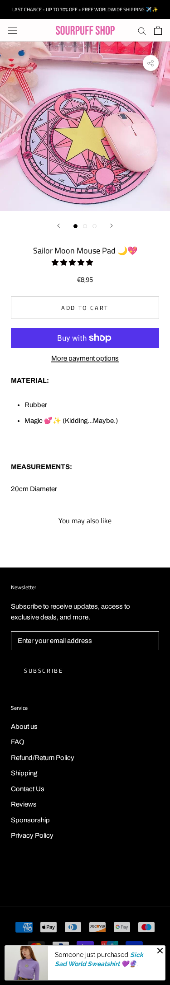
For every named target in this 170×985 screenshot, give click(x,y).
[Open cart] (158, 30)
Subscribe (43, 670)
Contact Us (27, 789)
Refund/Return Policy (42, 757)
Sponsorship (30, 820)
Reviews (24, 804)
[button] (73, 262)
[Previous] (58, 226)
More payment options (85, 358)
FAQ (17, 742)
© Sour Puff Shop (85, 876)
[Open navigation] (12, 30)
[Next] (111, 226)
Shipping (24, 773)
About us (24, 726)
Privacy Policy (32, 835)
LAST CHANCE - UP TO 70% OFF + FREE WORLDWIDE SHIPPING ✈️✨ (85, 9)
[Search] (142, 30)
